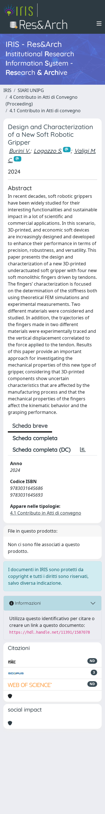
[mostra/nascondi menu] (99, 23)
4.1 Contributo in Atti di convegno (45, 110)
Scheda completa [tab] (35, 437)
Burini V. (19, 150)
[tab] (82, 450)
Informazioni (27, 603)
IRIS (7, 90)
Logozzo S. (48, 150)
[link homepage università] (40, 23)
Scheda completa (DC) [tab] (42, 449)
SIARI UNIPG (31, 90)
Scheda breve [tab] (30, 425)
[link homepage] (20, 10)
